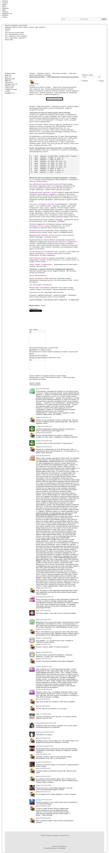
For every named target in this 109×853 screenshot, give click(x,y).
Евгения (38, 799)
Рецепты (5, 15)
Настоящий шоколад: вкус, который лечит (43, 348)
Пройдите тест (7, 13)
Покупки (5, 12)
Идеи (4, 10)
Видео (4, 4)
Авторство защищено (59, 846)
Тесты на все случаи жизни (14, 32)
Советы (4, 17)
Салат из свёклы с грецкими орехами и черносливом (47, 375)
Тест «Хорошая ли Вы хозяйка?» (16, 36)
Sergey (38, 785)
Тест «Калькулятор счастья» (15, 34)
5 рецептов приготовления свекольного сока (44, 357)
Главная (5, 1)
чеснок (43, 305)
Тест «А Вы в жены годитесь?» (15, 38)
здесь (71, 435)
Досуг (4, 6)
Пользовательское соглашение (54, 848)
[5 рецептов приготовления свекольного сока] (38, 355)
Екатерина (39, 732)
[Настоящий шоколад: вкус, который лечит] (37, 332)
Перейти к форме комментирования (35, 384)
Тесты (7, 30)
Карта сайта (9, 39)
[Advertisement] (54, 55)
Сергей (38, 762)
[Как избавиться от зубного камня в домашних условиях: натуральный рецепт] (40, 350)
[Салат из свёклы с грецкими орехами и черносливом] (37, 360)
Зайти (104, 19)
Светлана (39, 746)
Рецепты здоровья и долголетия (16, 25)
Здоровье (5, 8)
